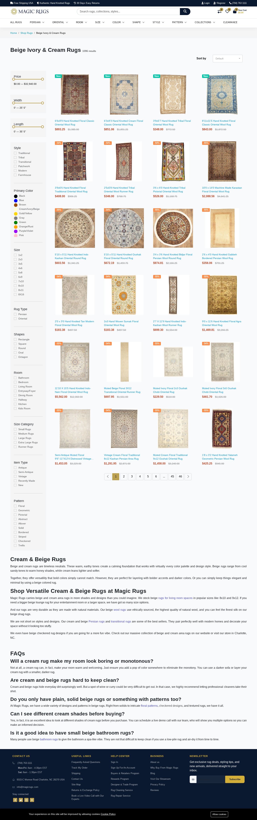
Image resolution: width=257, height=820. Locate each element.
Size (98, 22)
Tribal (21, 157)
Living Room (25, 386)
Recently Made (26, 480)
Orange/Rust (26, 226)
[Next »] (188, 476)
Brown (22, 204)
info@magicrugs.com (27, 787)
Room (80, 22)
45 (172, 476)
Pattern (178, 22)
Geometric (24, 510)
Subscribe (234, 779)
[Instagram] (26, 800)
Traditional (24, 153)
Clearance (230, 22)
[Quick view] (95, 75)
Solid (21, 527)
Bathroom (23, 377)
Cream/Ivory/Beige (29, 209)
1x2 (20, 255)
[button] (240, 11)
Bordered (23, 532)
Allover (22, 523)
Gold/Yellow (25, 213)
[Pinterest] (32, 800)
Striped (22, 536)
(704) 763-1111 (24, 763)
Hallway (22, 399)
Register (220, 3)
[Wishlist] (95, 80)
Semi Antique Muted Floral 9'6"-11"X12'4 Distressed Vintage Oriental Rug (73, 459)
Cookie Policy (108, 814)
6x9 (20, 276)
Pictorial (22, 514)
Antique (22, 467)
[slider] (13, 79)
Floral (21, 506)
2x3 (20, 259)
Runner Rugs (25, 446)
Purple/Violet (26, 230)
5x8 (20, 272)
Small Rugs (24, 429)
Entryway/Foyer (27, 391)
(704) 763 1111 (239, 3)
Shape (137, 22)
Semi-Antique (25, 472)
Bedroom (23, 382)
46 (180, 476)
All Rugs (16, 22)
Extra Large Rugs (28, 442)
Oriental (58, 22)
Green (22, 222)
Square (22, 343)
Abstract (22, 519)
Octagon (23, 357)
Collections (203, 22)
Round (22, 348)
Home (13, 33)
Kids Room (24, 408)
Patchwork (24, 166)
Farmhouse (24, 175)
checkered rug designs (51, 633)
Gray (21, 217)
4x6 (20, 268)
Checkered (24, 541)
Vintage (22, 476)
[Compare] (95, 84)
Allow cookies (219, 814)
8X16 (21, 294)
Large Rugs (24, 438)
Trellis (21, 545)
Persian (35, 22)
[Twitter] (21, 800)
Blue (21, 200)
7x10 (21, 281)
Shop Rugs (26, 33)
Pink (21, 235)
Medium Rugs (26, 433)
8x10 (21, 285)
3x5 (20, 263)
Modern (22, 170)
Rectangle (24, 339)
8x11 (21, 290)
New (20, 485)
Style (157, 22)
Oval (20, 352)
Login (207, 3)
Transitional (24, 161)
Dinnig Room (25, 395)
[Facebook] (15, 800)
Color (117, 22)
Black (22, 195)
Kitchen (22, 404)
